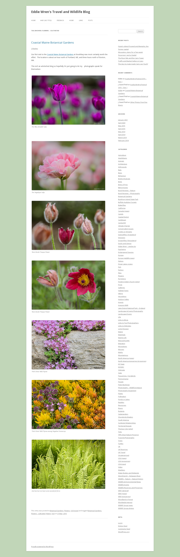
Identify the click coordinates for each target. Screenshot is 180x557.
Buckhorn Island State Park (128, 199)
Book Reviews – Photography (129, 193)
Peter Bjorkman (124, 385)
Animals (121, 161)
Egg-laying (122, 249)
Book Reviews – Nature (126, 190)
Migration (121, 343)
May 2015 (121, 126)
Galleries (121, 288)
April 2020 (121, 123)
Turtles (120, 443)
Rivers (120, 408)
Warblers (121, 470)
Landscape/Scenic (125, 314)
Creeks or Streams (125, 232)
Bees (120, 173)
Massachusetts (124, 340)
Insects (120, 302)
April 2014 (121, 135)
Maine (48, 513)
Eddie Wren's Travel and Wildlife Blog (60, 12)
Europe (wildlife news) (126, 258)
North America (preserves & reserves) (132, 361)
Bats (119, 170)
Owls (120, 373)
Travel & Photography (126, 438)
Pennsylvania (123, 379)
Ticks (120, 432)
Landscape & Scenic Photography (130, 311)
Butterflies (122, 205)
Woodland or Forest (125, 499)
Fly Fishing (122, 279)
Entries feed (122, 526)
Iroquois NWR (123, 305)
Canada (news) (123, 211)
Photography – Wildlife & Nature (130, 388)
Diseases (121, 238)
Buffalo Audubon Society (127, 202)
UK (119, 446)
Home (33, 20)
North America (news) (126, 358)
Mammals (121, 335)
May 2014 (121, 132)
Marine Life (122, 338)
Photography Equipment (127, 391)
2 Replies (34, 48)
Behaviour (122, 176)
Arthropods (122, 167)
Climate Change (124, 226)
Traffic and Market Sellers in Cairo (130, 61)
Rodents (121, 411)
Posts (90, 20)
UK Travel (121, 452)
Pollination (122, 396)
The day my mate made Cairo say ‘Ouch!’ (133, 64)
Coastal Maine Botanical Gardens (52, 42)
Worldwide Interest (125, 502)
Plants (120, 393)
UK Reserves (123, 449)
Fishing (120, 270)
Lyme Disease (123, 329)
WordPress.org (123, 532)
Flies (119, 273)
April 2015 (121, 129)
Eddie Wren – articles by (127, 246)
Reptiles (121, 402)
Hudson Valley (123, 299)
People (120, 382)
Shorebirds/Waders (125, 417)
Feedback (60, 20)
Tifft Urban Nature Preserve (128, 435)
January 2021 (123, 120)
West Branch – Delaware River (129, 476)
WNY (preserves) (124, 496)
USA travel (74, 511)
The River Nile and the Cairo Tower (131, 58)
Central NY (122, 223)
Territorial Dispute (125, 426)
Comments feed (124, 529)
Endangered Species (126, 252)
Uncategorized (123, 455)
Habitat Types (123, 290)
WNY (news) (122, 494)
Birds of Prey (123, 185)
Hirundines (122, 296)
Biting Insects (123, 187)
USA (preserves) (124, 461)
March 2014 (122, 137)
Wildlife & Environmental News (129, 482)
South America (123, 420)
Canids (120, 214)
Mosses (121, 349)
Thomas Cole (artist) (125, 429)
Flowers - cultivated (38, 513)
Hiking (120, 293)
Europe (121, 255)
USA (53, 513)
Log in (120, 523)
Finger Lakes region (125, 264)
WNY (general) (123, 491)
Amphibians (122, 158)
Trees (120, 441)
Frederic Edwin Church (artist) (129, 282)
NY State (121, 364)
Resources (122, 405)
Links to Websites (124, 326)
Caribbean (122, 220)
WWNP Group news (125, 505)
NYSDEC (121, 367)
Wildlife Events (123, 485)
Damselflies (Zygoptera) (127, 235)
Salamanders (123, 414)
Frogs (120, 285)
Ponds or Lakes (124, 399)
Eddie (120, 90)
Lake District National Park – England (131, 308)
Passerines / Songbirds (127, 376)
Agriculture (122, 155)
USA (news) (122, 458)
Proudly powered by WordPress (42, 547)
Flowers (67, 511)
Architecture (122, 164)
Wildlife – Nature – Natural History (130, 479)
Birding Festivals (124, 179)
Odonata (121, 370)
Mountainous (123, 355)
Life (119, 317)
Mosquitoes (122, 346)
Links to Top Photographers (128, 323)
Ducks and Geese (124, 243)
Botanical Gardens (57, 511)
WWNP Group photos (126, 508)
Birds (120, 182)
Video (120, 467)
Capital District (123, 217)
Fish (119, 267)
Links (81, 20)
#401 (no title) (45, 20)
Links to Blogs (123, 320)
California (121, 208)
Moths (120, 352)
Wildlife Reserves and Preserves (130, 488)
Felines (120, 261)
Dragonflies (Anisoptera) (127, 240)
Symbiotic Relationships (127, 423)
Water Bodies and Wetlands (128, 473)
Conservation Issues (125, 229)
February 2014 (123, 140)
